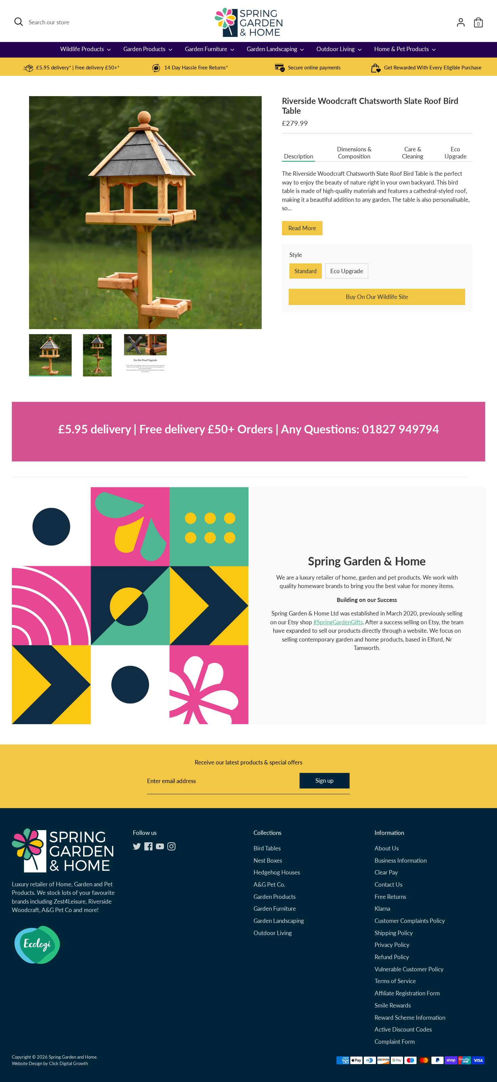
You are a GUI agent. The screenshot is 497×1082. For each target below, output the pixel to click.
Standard (305, 271)
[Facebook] (148, 846)
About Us (387, 848)
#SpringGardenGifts (338, 622)
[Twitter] (137, 846)
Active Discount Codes (403, 1029)
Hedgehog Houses (277, 872)
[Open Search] (18, 21)
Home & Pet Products (402, 48)
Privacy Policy (392, 944)
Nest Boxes (268, 860)
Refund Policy (392, 956)
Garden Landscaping (273, 48)
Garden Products (145, 48)
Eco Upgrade (456, 153)
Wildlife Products (82, 48)
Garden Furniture (207, 48)
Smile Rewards (393, 1005)
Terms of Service (395, 980)
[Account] (461, 22)
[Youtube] (160, 846)
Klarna (382, 908)
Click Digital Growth (68, 1063)
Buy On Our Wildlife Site (377, 296)
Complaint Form (395, 1041)
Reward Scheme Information (410, 1017)
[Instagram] (171, 846)
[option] (71, 68)
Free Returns (390, 896)
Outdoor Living (336, 48)
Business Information (401, 860)
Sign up (324, 780)
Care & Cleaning (412, 153)
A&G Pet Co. (269, 884)
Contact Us (388, 884)
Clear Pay (386, 872)
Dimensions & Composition (354, 153)
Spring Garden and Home (73, 1057)
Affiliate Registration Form (407, 993)
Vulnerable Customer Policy (409, 969)
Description (298, 156)
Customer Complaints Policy (410, 920)
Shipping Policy (394, 932)
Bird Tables (267, 848)
